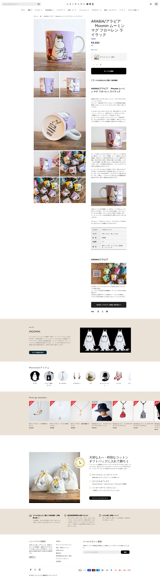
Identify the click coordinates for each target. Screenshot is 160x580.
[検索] (39, 4)
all (40, 16)
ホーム (36, 16)
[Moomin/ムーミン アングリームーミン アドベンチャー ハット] (102, 411)
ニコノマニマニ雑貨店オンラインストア (45, 575)
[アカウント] (151, 4)
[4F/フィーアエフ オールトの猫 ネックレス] (60, 411)
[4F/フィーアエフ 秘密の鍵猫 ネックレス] (81, 411)
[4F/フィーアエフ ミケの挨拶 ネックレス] (39, 411)
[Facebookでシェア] (98, 311)
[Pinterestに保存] (107, 311)
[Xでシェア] (102, 311)
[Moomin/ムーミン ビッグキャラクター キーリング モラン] (144, 411)
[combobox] (21, 4)
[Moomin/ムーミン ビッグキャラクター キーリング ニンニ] (123, 411)
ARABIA (93, 39)
